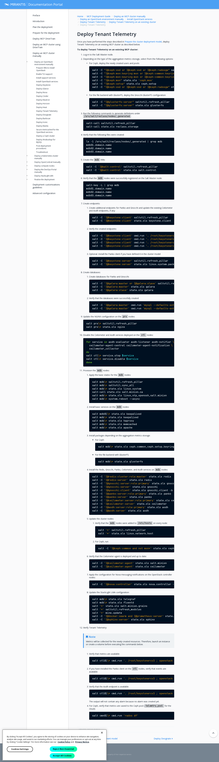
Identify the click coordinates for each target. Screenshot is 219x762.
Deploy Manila (42, 126)
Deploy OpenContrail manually (47, 162)
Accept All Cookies (62, 755)
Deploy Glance (42, 88)
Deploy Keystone (43, 85)
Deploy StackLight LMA (43, 176)
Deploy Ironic (42, 122)
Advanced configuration (44, 193)
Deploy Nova (41, 92)
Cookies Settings (20, 749)
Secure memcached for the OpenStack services (47, 130)
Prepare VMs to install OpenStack (45, 69)
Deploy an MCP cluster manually (129, 16)
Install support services (46, 78)
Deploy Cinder (42, 96)
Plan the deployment (43, 27)
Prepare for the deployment (46, 32)
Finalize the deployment (44, 179)
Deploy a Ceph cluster (45, 136)
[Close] (102, 732)
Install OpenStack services (139, 19)
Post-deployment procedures (43, 147)
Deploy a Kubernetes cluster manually (46, 157)
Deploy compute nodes (44, 166)
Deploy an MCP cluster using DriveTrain (46, 46)
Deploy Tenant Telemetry (92, 22)
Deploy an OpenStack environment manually (102, 19)
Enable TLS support (44, 74)
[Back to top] (213, 733)
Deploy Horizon (43, 103)
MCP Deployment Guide (98, 16)
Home (80, 16)
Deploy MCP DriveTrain (44, 38)
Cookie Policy (64, 742)
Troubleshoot (42, 152)
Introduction (38, 21)
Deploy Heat (41, 107)
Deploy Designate (163, 738)
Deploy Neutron (43, 100)
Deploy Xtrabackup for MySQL (45, 140)
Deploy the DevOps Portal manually (45, 170)
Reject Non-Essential (63, 749)
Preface (36, 15)
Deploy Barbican (43, 118)
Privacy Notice (82, 742)
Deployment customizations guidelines (46, 186)
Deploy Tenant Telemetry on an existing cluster (132, 22)
